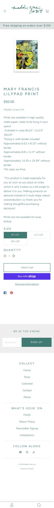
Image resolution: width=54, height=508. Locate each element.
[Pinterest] (11, 292)
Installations (27, 435)
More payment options (27, 284)
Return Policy (27, 421)
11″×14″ (38, 235)
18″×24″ (15, 241)
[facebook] (20, 452)
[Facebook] (5, 292)
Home (27, 370)
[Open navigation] (7, 11)
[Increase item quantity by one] (13, 256)
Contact (27, 390)
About (27, 397)
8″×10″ (15, 235)
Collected (27, 383)
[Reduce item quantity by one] (5, 256)
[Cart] (47, 11)
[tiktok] (33, 452)
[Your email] (12, 342)
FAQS (27, 415)
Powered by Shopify (27, 469)
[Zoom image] (27, 55)
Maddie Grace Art (14, 109)
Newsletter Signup (27, 428)
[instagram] (27, 452)
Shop (27, 377)
